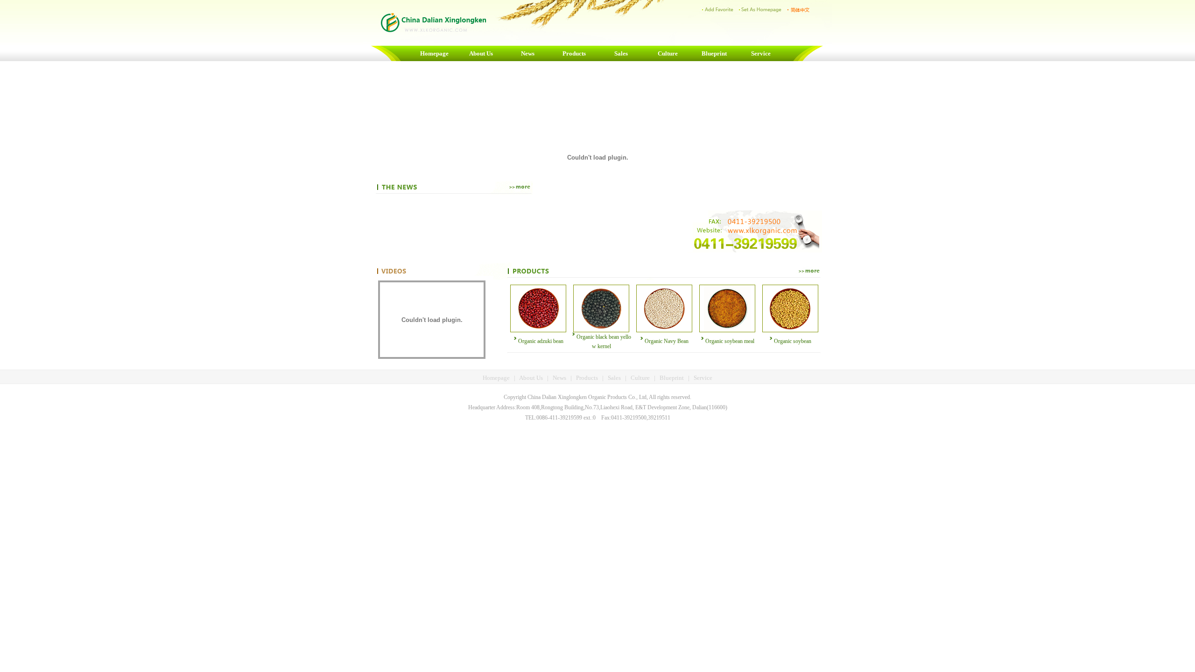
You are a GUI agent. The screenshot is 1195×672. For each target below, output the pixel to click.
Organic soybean (792, 341)
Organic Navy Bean (667, 341)
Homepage (434, 53)
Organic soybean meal (729, 341)
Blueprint (714, 53)
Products (574, 53)
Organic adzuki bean (540, 341)
